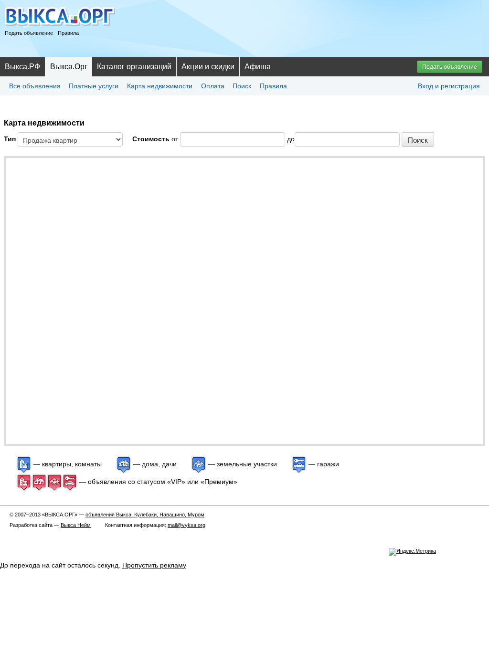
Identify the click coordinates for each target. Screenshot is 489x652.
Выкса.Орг (68, 67)
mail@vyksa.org (186, 525)
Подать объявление (29, 33)
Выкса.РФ (22, 67)
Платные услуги (93, 86)
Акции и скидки (207, 67)
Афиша (257, 67)
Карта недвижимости (159, 86)
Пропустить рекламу (154, 565)
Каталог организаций (134, 67)
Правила (68, 33)
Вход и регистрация (449, 86)
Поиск (242, 86)
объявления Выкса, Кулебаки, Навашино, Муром (144, 514)
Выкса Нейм (76, 525)
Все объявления (35, 86)
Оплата (212, 86)
